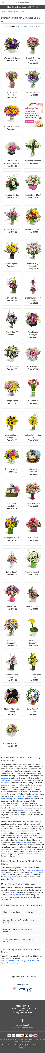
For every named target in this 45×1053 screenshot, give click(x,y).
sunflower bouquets (35, 870)
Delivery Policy (22, 1047)
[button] (40, 1048)
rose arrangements (14, 867)
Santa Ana (10, 960)
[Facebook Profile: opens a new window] (22, 1020)
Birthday (9, 12)
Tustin (29, 960)
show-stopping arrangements (12, 798)
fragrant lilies (18, 835)
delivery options (15, 894)
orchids (4, 782)
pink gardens (11, 876)
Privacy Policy (19, 1045)
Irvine (17, 960)
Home (3, 12)
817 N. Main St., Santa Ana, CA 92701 (23, 1008)
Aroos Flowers (22, 2)
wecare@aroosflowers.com (22, 1013)
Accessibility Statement (34, 1045)
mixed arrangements (9, 780)
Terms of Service (7, 1045)
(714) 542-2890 (22, 1010)
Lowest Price (35, 26)
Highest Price (22, 26)
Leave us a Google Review (22, 1027)
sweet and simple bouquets (27, 796)
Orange (23, 960)
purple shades (33, 837)
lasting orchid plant (23, 842)
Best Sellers (10, 26)
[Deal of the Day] (33, 116)
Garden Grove (11, 963)
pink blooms (11, 808)
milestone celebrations (25, 810)
